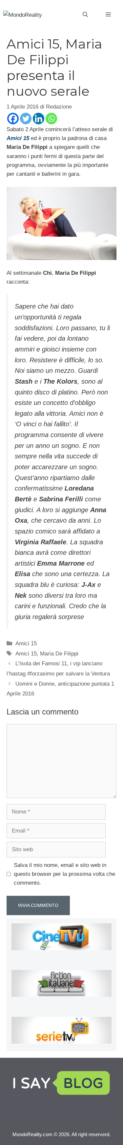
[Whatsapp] (51, 118)
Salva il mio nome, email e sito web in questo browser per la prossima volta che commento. (64, 874)
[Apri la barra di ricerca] (85, 15)
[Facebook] (13, 118)
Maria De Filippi (59, 654)
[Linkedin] (38, 118)
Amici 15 (26, 643)
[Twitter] (25, 118)
